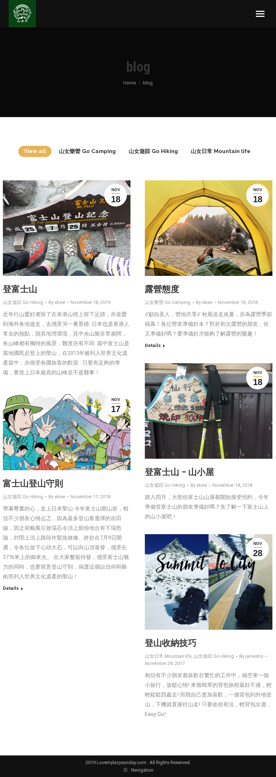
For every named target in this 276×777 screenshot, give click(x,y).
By (57, 302)
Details (153, 345)
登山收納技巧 (171, 643)
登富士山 (20, 289)
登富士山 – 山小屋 (179, 472)
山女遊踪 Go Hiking (153, 151)
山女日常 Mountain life (220, 151)
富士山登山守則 (33, 483)
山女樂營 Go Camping (87, 151)
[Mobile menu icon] (260, 14)
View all (35, 151)
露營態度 (162, 289)
